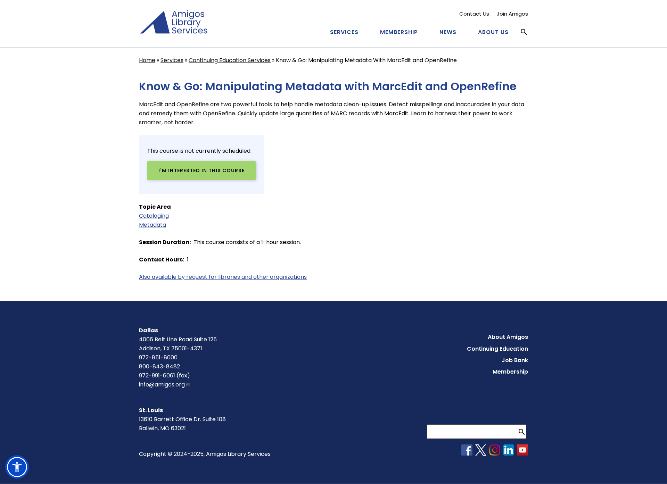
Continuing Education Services (230, 60)
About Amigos (508, 337)
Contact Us (474, 13)
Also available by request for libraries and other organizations (223, 277)
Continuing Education (497, 349)
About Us (493, 32)
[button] (17, 467)
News (447, 32)
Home (147, 60)
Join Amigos (512, 13)
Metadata (152, 225)
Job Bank (515, 360)
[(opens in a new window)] (466, 454)
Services (344, 32)
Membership (399, 32)
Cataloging (154, 216)
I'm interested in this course (201, 170)
